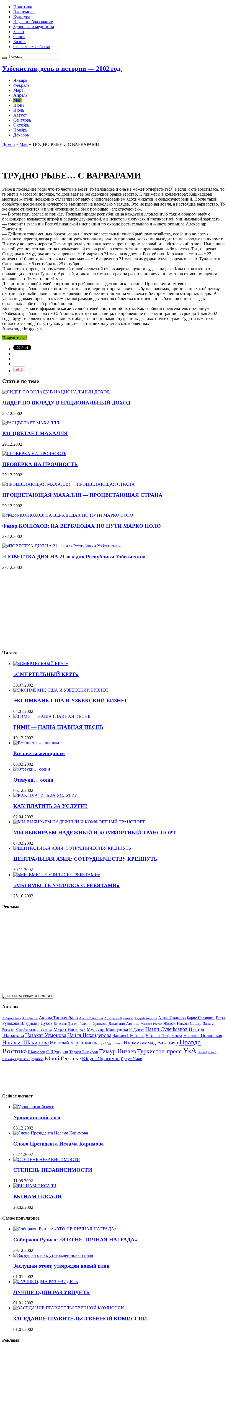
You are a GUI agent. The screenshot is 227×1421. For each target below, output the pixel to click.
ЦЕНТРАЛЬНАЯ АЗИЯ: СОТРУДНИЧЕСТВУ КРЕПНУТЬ (85, 859)
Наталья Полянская (202, 1035)
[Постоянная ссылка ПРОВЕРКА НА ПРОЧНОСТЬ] (34, 453)
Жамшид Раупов (151, 1023)
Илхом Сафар (189, 1023)
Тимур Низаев (117, 1051)
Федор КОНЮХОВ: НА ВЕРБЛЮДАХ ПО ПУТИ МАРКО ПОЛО (81, 526)
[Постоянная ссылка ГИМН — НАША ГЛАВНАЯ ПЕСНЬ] (51, 716)
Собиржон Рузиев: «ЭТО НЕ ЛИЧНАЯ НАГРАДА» (75, 1240)
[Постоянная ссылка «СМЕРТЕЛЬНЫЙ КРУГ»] (40, 663)
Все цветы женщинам (39, 753)
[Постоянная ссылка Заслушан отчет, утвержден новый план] (53, 1255)
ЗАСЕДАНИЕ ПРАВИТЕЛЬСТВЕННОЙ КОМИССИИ (80, 1319)
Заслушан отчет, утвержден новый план (61, 1266)
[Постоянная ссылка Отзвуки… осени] (31, 769)
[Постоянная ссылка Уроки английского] (33, 1106)
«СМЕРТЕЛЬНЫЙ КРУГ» (46, 674)
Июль (18, 110)
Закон (18, 31)
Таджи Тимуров (83, 1051)
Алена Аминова (91, 1018)
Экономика (24, 11)
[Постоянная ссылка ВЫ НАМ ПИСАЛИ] (34, 1185)
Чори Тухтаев (207, 1052)
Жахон (169, 1023)
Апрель (20, 95)
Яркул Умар (131, 1059)
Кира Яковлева (26, 1030)
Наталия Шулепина (128, 1036)
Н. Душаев (136, 1030)
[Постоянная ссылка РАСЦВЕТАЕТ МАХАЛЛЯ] (30, 423)
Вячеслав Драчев (65, 1024)
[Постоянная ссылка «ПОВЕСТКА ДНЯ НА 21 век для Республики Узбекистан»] (61, 545)
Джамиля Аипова (124, 1023)
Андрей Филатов (146, 1018)
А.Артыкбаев (11, 1018)
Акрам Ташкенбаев (58, 1017)
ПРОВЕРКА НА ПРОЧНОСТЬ (40, 464)
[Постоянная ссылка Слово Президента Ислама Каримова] (50, 1133)
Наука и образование (33, 21)
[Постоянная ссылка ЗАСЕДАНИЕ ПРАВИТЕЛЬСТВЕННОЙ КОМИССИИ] (68, 1308)
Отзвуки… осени (33, 780)
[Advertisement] (67, 155)
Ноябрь (20, 130)
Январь (20, 80)
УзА (190, 1050)
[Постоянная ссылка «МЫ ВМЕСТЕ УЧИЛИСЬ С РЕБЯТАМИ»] (56, 874)
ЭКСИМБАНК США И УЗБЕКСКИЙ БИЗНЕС (70, 700)
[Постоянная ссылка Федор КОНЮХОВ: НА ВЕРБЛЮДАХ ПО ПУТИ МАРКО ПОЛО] (67, 515)
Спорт (19, 36)
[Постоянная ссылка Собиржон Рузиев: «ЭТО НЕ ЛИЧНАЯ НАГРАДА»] (65, 1228)
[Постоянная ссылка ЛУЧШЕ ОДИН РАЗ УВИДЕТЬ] (45, 1281)
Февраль (21, 85)
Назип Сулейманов (166, 1029)
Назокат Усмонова (45, 1035)
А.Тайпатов (30, 1018)
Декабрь (21, 135)
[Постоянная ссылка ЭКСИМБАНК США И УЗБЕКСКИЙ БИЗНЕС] (60, 690)
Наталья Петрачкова (164, 1035)
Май (17, 100)
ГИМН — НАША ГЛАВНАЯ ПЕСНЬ (58, 727)
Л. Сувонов (44, 1029)
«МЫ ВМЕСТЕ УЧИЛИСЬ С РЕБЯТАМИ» (66, 885)
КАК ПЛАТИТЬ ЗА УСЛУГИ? (50, 806)
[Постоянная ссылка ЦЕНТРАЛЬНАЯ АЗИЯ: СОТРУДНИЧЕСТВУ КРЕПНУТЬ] (72, 848)
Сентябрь (22, 120)
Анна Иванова (172, 1017)
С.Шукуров (57, 1051)
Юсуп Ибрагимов (101, 1058)
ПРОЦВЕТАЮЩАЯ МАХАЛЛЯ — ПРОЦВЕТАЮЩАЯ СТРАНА (82, 495)
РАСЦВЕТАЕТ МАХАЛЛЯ (35, 433)
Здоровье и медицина (33, 26)
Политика (22, 6)
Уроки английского (36, 1117)
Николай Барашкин (71, 1043)
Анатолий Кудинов (118, 1018)
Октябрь (21, 125)
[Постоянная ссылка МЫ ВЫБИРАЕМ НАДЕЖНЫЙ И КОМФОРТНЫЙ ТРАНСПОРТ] (79, 821)
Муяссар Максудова (107, 1029)
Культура (21, 16)
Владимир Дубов (36, 1023)
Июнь (18, 105)
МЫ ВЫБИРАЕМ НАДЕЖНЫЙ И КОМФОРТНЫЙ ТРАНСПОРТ (94, 833)
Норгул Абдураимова (108, 1043)
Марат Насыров (69, 1029)
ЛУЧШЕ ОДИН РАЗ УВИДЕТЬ (51, 1292)
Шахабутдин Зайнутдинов (22, 1059)
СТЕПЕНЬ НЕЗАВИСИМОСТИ (52, 1170)
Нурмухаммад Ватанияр (151, 1043)
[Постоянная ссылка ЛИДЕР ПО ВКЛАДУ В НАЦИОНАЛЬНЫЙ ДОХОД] (56, 392)
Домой (8, 144)
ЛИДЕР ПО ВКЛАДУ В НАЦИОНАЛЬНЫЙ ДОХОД (66, 403)
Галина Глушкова (92, 1023)
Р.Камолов (36, 1052)
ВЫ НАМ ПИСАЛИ (37, 1196)
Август (20, 115)
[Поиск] (4, 58)
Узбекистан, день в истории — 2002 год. (62, 68)
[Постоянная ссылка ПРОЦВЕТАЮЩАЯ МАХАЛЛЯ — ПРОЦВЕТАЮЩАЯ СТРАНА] (68, 484)
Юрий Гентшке (63, 1058)
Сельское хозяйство (31, 46)
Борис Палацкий (201, 1018)
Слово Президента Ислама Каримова (58, 1144)
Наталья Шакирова (25, 1042)
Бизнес (19, 41)
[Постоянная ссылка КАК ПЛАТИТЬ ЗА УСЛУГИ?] (45, 795)
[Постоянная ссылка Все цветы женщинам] (36, 742)
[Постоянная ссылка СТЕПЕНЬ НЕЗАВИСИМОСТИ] (46, 1159)
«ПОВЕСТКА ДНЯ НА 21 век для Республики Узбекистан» (74, 557)
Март (18, 90)
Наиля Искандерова (89, 1035)
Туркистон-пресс (159, 1051)
